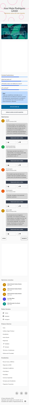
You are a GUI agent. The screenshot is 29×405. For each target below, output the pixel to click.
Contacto (7, 347)
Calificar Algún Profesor (8, 331)
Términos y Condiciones (8, 350)
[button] (25, 401)
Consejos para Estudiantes (9, 381)
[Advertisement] (14, 56)
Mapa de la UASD (7, 365)
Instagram (7, 319)
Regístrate (5, 340)
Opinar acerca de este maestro (14, 112)
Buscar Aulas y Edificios (8, 362)
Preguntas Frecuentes (8, 384)
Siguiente (24, 238)
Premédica (5, 374)
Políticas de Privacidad (8, 353)
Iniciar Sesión (6, 337)
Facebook (7, 316)
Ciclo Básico (6, 371)
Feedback (7, 344)
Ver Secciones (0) (14, 106)
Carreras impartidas (7, 378)
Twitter (6, 313)
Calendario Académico (8, 368)
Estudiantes (5, 334)
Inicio (4, 328)
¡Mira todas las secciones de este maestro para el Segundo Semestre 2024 (14, 34)
